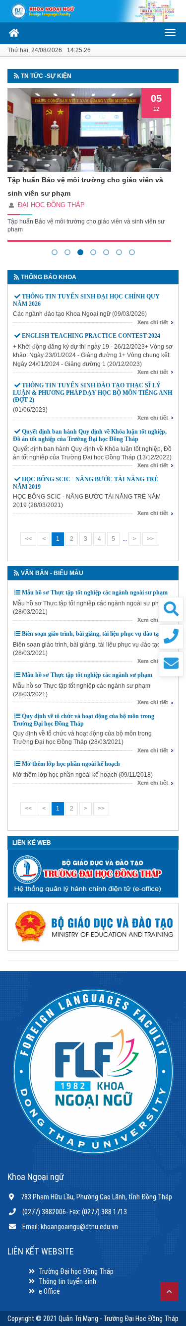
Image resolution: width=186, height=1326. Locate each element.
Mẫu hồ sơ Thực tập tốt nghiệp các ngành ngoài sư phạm (95, 592)
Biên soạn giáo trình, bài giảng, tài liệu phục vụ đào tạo (92, 633)
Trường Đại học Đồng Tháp (76, 1271)
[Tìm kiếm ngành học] (171, 609)
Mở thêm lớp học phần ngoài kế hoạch (71, 763)
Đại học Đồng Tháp (51, 205)
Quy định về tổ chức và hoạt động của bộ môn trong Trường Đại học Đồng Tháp (83, 720)
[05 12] (89, 129)
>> (150, 538)
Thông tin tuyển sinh (67, 1281)
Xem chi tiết (152, 322)
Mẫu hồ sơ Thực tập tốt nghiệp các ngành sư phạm (87, 674)
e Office (49, 1291)
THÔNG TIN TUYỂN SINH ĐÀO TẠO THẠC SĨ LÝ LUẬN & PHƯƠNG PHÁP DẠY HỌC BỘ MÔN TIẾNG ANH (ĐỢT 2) (92, 392)
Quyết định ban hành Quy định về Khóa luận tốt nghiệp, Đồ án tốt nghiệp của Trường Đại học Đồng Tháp (90, 435)
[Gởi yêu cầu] (171, 664)
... (125, 538)
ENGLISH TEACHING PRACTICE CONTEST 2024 (91, 335)
